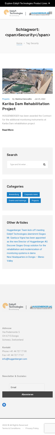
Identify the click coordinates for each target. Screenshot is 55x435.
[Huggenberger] (27, 13)
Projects (5, 99)
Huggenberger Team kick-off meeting (25, 230)
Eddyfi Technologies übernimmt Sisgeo (26, 234)
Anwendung (14, 194)
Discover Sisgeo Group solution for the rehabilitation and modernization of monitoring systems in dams (26, 249)
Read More (7, 130)
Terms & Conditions (11, 428)
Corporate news (31, 194)
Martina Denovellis (23, 99)
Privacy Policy (32, 428)
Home (19, 43)
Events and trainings (17, 201)
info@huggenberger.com (14, 359)
